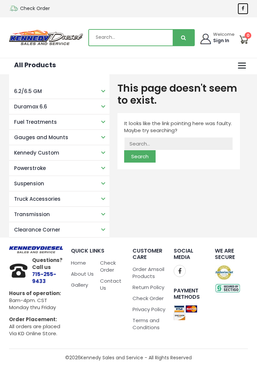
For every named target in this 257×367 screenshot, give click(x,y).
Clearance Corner (37, 229)
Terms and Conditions (146, 324)
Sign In (221, 40)
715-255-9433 (44, 278)
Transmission (32, 214)
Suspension (29, 183)
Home (78, 262)
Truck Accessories (37, 198)
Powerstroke (30, 168)
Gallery (79, 284)
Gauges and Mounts (41, 137)
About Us (82, 273)
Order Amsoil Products (148, 273)
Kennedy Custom (36, 152)
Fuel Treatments (35, 121)
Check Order (35, 8)
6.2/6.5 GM (28, 91)
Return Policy (148, 287)
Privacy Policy (149, 309)
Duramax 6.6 (30, 106)
